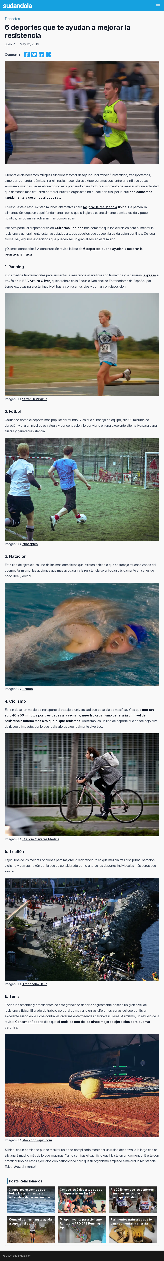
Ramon (27, 689)
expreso (149, 275)
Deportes (12, 19)
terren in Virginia (34, 399)
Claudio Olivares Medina (40, 839)
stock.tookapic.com (37, 1140)
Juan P (10, 44)
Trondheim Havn (34, 984)
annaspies (30, 544)
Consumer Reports (29, 1022)
